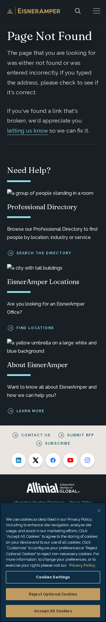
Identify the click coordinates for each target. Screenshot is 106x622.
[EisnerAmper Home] (33, 11)
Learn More (30, 411)
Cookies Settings (53, 577)
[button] (96, 11)
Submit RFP (80, 435)
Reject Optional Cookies (53, 594)
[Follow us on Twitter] (36, 460)
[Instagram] (87, 460)
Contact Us (36, 435)
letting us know (27, 130)
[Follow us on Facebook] (53, 460)
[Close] (98, 510)
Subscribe (57, 443)
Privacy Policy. (82, 565)
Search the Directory (44, 253)
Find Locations (35, 328)
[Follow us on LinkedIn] (18, 460)
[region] (53, 562)
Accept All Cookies (53, 611)
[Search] (77, 11)
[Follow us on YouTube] (70, 460)
